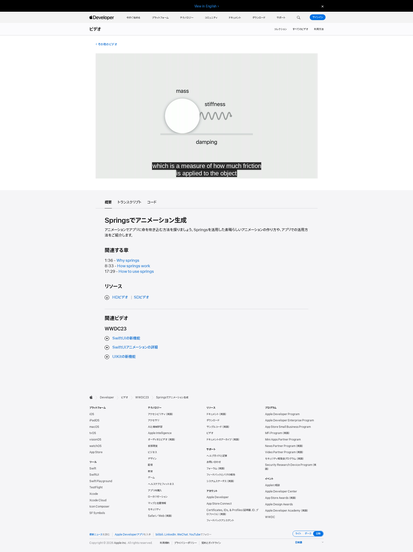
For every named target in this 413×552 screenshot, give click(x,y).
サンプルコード (214, 427)
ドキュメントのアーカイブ (219, 439)
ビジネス (152, 452)
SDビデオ (141, 297)
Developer (107, 397)
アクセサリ (153, 420)
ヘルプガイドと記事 (216, 455)
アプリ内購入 (155, 490)
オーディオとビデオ (158, 439)
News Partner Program (280, 446)
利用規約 (164, 543)
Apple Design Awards (279, 504)
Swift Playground (100, 481)
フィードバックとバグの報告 (220, 474)
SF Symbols (97, 513)
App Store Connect (219, 503)
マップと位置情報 (157, 503)
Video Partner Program (280, 452)
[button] (298, 17)
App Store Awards (276, 498)
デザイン (152, 458)
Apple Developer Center (281, 491)
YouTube (195, 534)
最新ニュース (96, 534)
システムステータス (216, 481)
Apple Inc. (120, 543)
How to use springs (136, 271)
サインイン (317, 17)
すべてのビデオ (300, 29)
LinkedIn (170, 534)
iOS (91, 414)
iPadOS (94, 420)
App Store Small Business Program (288, 427)
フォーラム (211, 468)
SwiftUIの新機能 (126, 338)
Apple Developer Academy (282, 510)
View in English (205, 6)
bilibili (159, 534)
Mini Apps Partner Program (283, 439)
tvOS (92, 433)
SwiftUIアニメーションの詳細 (135, 347)
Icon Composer (99, 506)
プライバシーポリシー (185, 543)
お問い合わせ (213, 462)
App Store (96, 452)
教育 (150, 471)
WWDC (270, 517)
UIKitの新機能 (124, 356)
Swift (92, 468)
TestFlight (96, 487)
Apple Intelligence (160, 433)
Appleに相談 (272, 485)
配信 (150, 465)
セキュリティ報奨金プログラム (280, 458)
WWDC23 (142, 397)
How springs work (133, 266)
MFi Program (273, 433)
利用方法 (319, 29)
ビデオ (95, 29)
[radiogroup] (308, 534)
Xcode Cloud (97, 500)
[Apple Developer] (102, 17)
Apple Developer (217, 497)
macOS (94, 427)
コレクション (280, 29)
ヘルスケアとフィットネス (161, 484)
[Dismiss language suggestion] (322, 6)
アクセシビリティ (156, 414)
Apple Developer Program (282, 414)
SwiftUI (94, 474)
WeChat (182, 534)
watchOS (95, 446)
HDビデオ (120, 297)
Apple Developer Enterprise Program (289, 420)
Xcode (93, 494)
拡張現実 (153, 446)
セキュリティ (154, 509)
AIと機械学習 (155, 427)
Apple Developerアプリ (129, 534)
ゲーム (151, 477)
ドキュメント (212, 414)
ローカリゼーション (158, 496)
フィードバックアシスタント (220, 520)
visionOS (95, 439)
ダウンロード (212, 420)
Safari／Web (156, 516)
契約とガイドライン (211, 543)
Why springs (127, 260)
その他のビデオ (107, 44)
